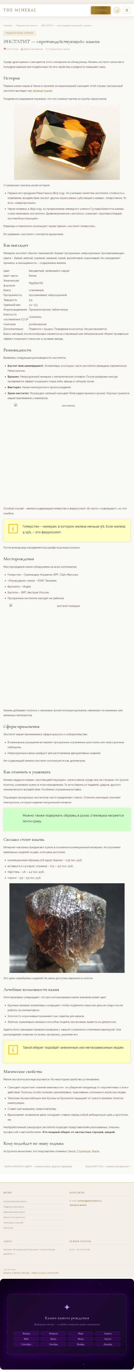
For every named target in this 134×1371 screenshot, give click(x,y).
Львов (95, 1151)
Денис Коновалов (33, 49)
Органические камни (14, 1201)
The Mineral (20, 10)
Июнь (53, 1338)
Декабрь (108, 1344)
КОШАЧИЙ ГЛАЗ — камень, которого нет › (108, 1166)
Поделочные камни (27, 25)
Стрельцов (83, 1151)
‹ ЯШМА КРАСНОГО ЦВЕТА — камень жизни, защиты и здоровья (37, 1166)
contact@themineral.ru (90, 1201)
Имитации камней (13, 1222)
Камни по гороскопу (14, 1217)
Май (26, 1338)
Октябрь (53, 1344)
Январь (26, 1333)
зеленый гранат (42, 90)
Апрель (108, 1333)
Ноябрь (80, 1344)
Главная (7, 25)
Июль (81, 1338)
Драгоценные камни (14, 1212)
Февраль (53, 1333)
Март (80, 1333)
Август (107, 1338)
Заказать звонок (78, 1205)
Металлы (8, 1228)
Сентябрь (26, 1344)
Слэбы (101, 10)
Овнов (72, 1151)
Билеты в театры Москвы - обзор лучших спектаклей (31, 1273)
